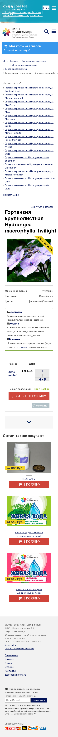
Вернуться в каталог (42, 206)
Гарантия (14, 339)
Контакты (10, 670)
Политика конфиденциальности (19, 648)
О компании (11, 655)
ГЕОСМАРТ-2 (29, 478)
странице (23, 347)
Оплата (14, 323)
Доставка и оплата (15, 674)
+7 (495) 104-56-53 (14, 6)
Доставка (16, 311)
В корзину (31, 484)
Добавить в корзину (29, 396)
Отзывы (9, 666)
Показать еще (11, 194)
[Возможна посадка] (40, 379)
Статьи (8, 663)
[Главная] (5, 60)
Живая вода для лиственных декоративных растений (29, 534)
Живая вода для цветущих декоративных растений (29, 591)
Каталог (9, 659)
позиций (17, 50)
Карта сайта (10, 645)
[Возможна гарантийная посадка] (44, 379)
